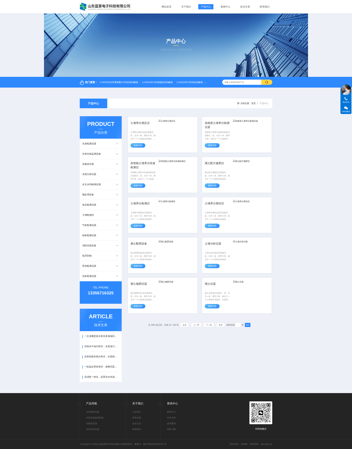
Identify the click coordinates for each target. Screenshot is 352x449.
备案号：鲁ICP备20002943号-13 (150, 444)
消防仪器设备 (89, 245)
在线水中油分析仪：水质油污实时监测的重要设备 (101, 346)
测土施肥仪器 (138, 283)
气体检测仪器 (89, 225)
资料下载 (171, 429)
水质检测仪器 (89, 143)
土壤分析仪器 (213, 243)
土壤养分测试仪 (214, 203)
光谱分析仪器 (89, 174)
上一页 (196, 325)
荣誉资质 (136, 418)
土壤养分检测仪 (140, 203)
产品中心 (206, 6)
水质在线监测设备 (91, 154)
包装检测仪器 (89, 276)
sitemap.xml (266, 444)
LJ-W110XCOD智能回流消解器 (157, 82)
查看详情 (138, 145)
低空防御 (87, 255)
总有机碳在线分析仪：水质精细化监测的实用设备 (101, 356)
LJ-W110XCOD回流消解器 (190, 82)
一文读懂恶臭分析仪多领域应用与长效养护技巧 (101, 336)
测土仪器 (210, 283)
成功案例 (171, 423)
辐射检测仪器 (89, 235)
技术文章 (245, 6)
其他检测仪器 (89, 266)
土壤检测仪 (88, 215)
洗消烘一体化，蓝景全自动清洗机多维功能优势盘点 (101, 377)
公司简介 (136, 412)
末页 (220, 325)
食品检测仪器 (89, 205)
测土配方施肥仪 (214, 163)
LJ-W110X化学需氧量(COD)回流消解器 (119, 82)
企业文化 (136, 423)
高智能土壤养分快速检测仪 (142, 165)
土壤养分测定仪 (140, 122)
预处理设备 (88, 194)
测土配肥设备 (138, 243)
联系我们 (265, 6)
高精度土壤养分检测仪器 (217, 125)
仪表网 (244, 444)
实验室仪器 (88, 164)
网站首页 (166, 6)
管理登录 (254, 444)
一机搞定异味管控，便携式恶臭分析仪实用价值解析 (101, 366)
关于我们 (186, 6)
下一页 (209, 325)
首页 (253, 103)
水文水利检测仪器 (91, 184)
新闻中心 (225, 6)
